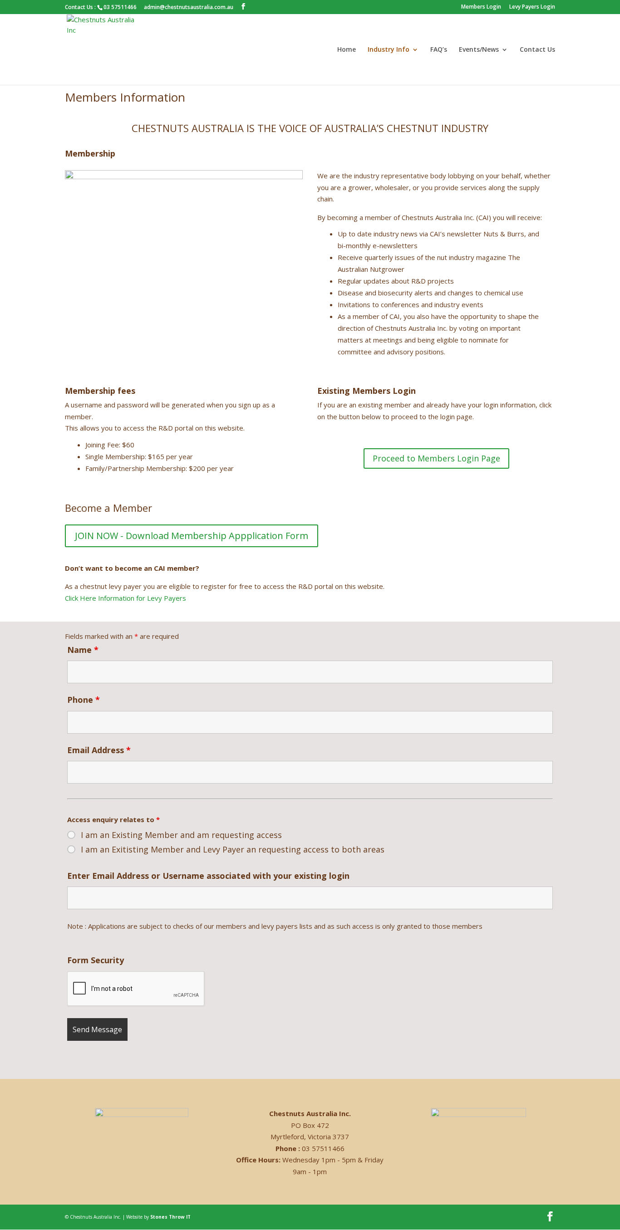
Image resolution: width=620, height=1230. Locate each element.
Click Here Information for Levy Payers (125, 598)
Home (346, 50)
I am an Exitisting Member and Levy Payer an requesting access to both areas (232, 849)
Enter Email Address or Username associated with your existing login (208, 875)
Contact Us (537, 50)
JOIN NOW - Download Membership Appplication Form (191, 535)
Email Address (99, 750)
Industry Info (388, 50)
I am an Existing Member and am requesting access (181, 834)
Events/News (479, 50)
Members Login (481, 7)
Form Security (95, 960)
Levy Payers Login (532, 7)
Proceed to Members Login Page (436, 458)
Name (82, 649)
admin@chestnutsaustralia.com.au (188, 7)
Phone (83, 699)
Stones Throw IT (170, 1217)
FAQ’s (438, 50)
